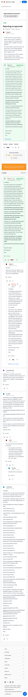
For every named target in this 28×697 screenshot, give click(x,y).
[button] (7, 29)
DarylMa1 (8, 393)
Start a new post (12, 167)
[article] (14, 219)
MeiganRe (8, 32)
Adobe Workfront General (6, 6)
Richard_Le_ (10, 65)
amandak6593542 (10, 370)
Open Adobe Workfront (12, 16)
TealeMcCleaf (9, 487)
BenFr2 (10, 440)
